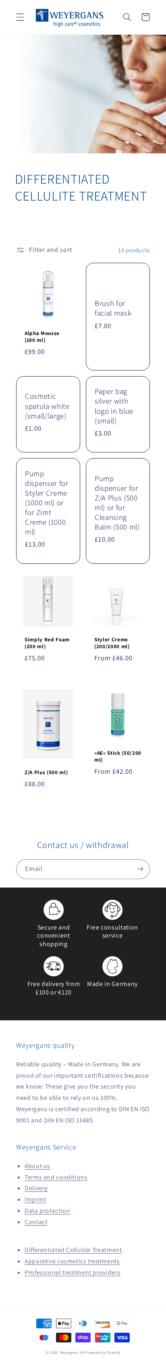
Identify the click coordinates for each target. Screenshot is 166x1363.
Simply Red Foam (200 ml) (47, 643)
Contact (36, 1222)
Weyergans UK (72, 1352)
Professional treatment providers (72, 1272)
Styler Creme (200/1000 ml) (112, 643)
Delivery (36, 1188)
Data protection (47, 1210)
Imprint (35, 1199)
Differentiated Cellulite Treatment (73, 1250)
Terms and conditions (56, 1177)
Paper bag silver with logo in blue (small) (114, 405)
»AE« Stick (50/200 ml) (117, 756)
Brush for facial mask (113, 308)
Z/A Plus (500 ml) (46, 772)
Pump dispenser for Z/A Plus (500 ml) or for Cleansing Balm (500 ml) (117, 502)
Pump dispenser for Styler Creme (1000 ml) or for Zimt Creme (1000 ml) (46, 502)
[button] (20, 17)
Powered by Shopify (102, 1352)
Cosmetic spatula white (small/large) (47, 405)
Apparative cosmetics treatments (72, 1261)
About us (37, 1166)
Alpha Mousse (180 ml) (42, 336)
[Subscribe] (140, 869)
